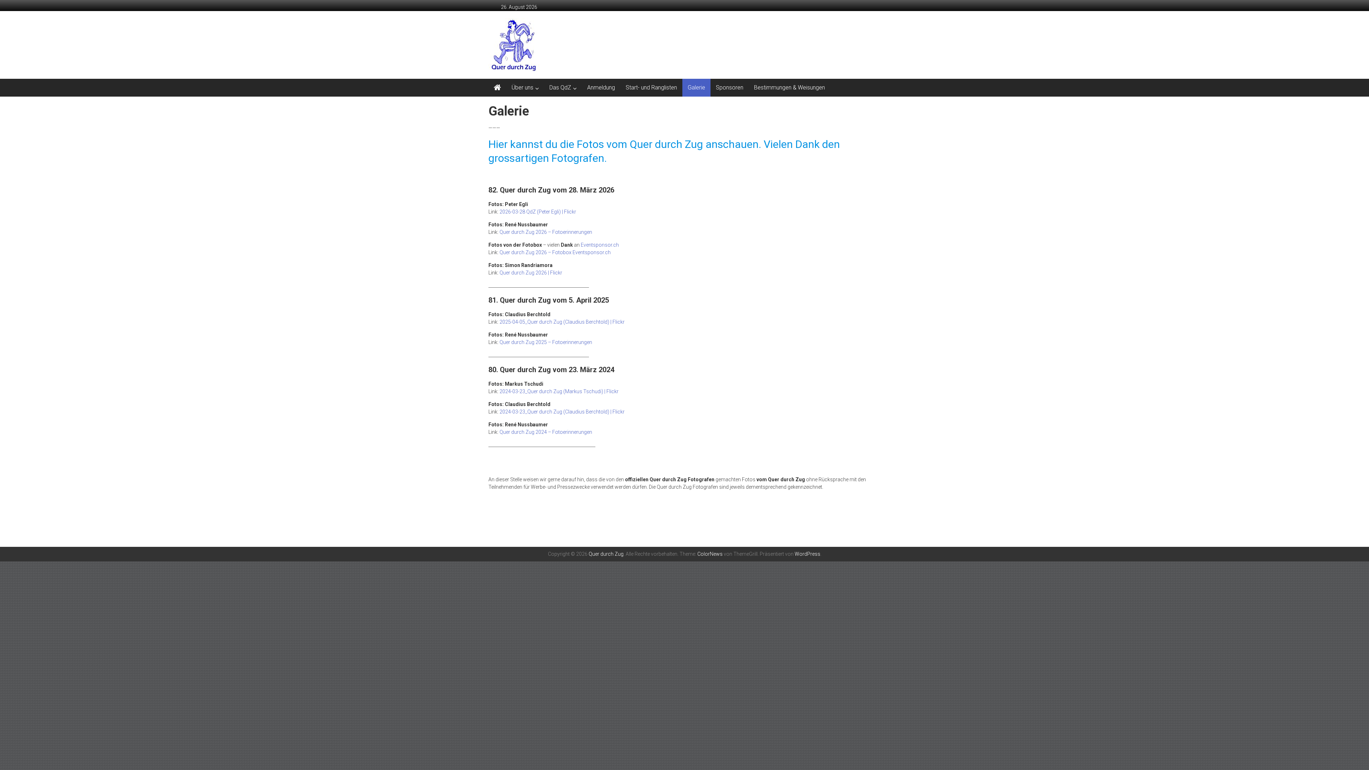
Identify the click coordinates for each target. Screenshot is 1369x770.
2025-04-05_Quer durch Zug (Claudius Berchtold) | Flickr (562, 322)
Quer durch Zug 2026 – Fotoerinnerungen (545, 232)
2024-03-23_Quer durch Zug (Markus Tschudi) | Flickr (559, 391)
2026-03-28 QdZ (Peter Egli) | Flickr (537, 212)
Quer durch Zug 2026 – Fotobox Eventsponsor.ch (555, 252)
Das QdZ (560, 87)
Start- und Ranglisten (651, 87)
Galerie (696, 87)
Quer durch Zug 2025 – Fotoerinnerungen (545, 342)
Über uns (522, 87)
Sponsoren (729, 87)
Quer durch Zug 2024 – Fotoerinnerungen (545, 432)
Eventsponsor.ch (600, 245)
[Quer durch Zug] (497, 88)
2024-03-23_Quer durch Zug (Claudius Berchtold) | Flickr (562, 412)
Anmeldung (601, 87)
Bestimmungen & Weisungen (789, 87)
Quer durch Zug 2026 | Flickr (530, 273)
